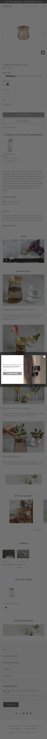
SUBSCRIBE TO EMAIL (12, 373)
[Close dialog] (44, 357)
